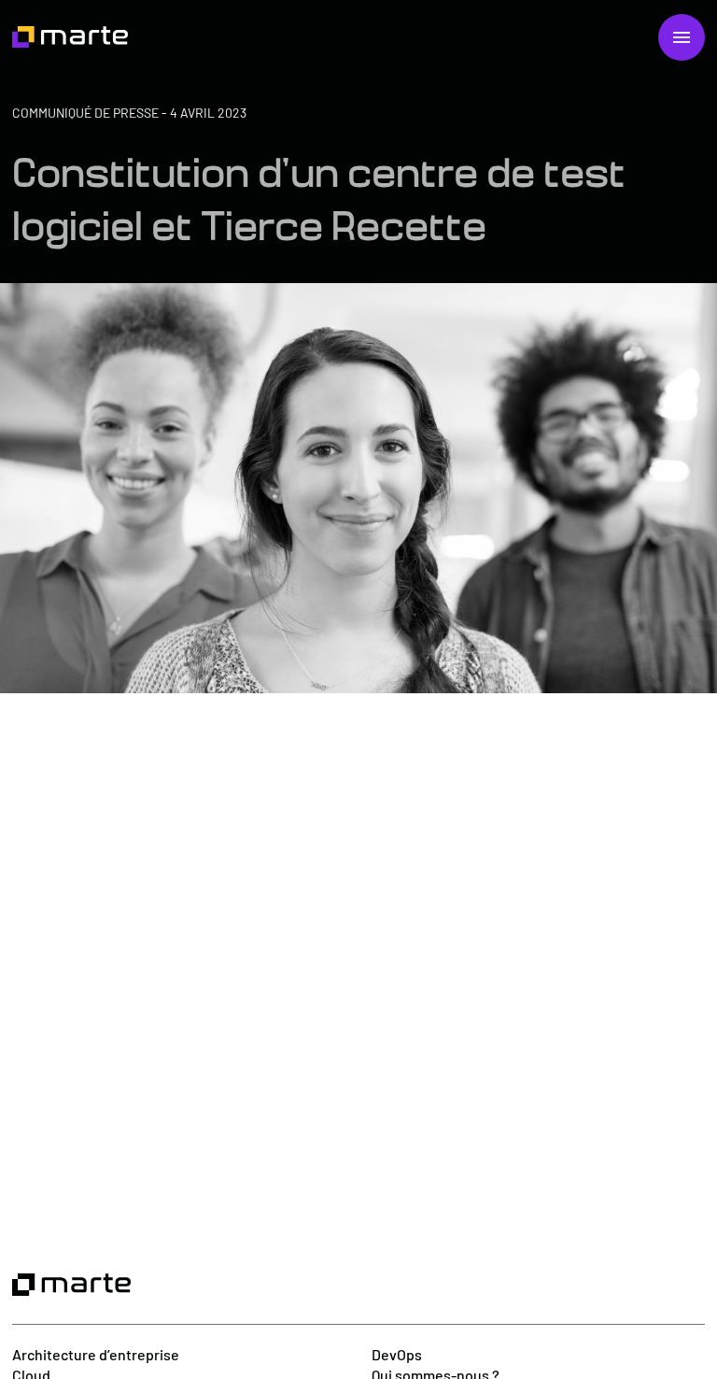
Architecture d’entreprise (95, 1354)
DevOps (397, 1354)
